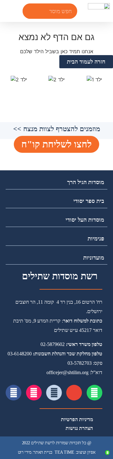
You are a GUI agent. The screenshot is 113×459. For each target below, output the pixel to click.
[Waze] (54, 392)
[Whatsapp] (94, 392)
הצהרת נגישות (79, 428)
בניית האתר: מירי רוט (35, 452)
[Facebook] (13, 392)
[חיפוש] (30, 11)
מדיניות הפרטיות (77, 419)
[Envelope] (74, 392)
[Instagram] (34, 392)
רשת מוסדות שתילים (60, 276)
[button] (7, 11)
